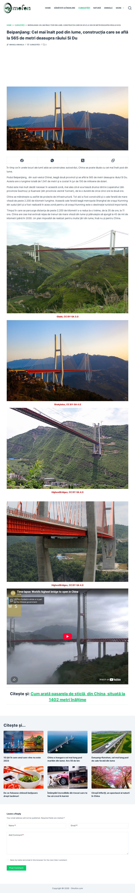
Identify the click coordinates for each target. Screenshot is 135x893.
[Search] (129, 8)
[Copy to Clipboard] (113, 160)
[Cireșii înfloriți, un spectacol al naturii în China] (111, 777)
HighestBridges (60, 492)
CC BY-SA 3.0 (71, 316)
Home (48, 8)
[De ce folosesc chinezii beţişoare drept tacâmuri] (24, 777)
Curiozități (84, 8)
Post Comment (16, 868)
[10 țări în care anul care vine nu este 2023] (24, 742)
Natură (97, 8)
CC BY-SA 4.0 (73, 404)
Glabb (60, 316)
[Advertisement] (67, 65)
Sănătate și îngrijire (64, 8)
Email (74, 825)
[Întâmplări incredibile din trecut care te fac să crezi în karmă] (67, 777)
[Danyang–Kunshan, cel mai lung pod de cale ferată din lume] (111, 742)
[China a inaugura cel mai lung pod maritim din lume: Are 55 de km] (67, 742)
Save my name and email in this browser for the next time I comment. (38, 860)
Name (12, 825)
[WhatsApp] (52, 160)
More (118, 8)
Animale (108, 8)
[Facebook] (22, 160)
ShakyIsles (59, 404)
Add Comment (16, 835)
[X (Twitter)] (83, 160)
